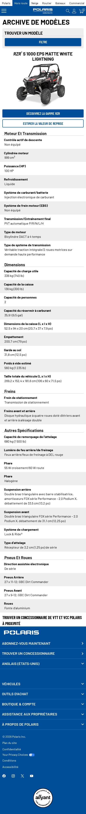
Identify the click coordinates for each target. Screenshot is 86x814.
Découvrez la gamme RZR (43, 113)
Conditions (9, 760)
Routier (46, 3)
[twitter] (22, 776)
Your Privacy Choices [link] (15, 754)
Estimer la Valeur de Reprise (43, 123)
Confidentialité (11, 749)
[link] (43, 684)
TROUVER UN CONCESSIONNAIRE (28, 653)
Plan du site (9, 742)
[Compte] (74, 11)
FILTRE (43, 42)
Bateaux (60, 3)
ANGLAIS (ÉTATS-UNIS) (20, 663)
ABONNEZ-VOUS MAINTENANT (26, 643)
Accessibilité (10, 767)
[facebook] (4, 776)
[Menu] (4, 11)
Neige (34, 3)
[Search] (68, 11)
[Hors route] (43, 11)
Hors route (20, 3)
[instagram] (13, 776)
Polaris (6, 3)
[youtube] (31, 776)
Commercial (76, 3)
